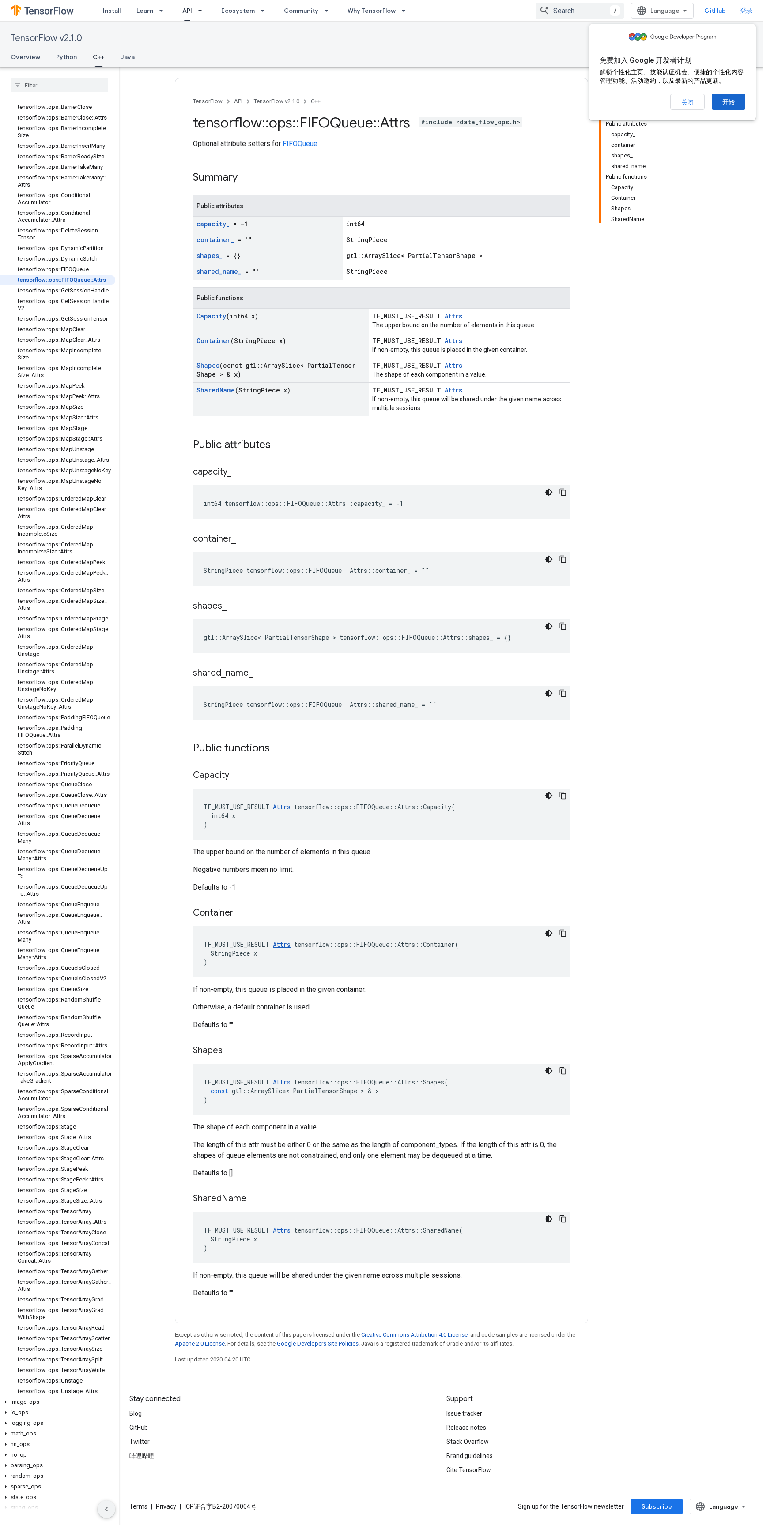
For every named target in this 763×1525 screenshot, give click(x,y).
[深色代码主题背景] (549, 492)
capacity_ (213, 224)
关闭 (687, 102)
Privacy (166, 1506)
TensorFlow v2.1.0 (46, 38)
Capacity (211, 316)
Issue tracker (464, 1413)
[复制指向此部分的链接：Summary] (246, 178)
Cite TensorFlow (468, 1469)
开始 (728, 102)
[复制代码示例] (563, 492)
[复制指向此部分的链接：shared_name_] (262, 673)
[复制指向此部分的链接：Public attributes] (279, 445)
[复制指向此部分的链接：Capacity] (238, 775)
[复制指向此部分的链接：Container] (242, 913)
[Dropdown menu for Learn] (163, 10)
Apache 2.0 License (200, 1343)
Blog (135, 1413)
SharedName (215, 390)
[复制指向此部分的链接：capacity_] (240, 472)
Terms (138, 1506)
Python (66, 57)
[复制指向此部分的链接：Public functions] (278, 749)
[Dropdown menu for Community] (329, 10)
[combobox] (580, 11)
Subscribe (657, 1506)
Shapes (207, 365)
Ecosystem (238, 11)
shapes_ (209, 255)
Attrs (453, 316)
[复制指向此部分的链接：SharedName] (255, 1199)
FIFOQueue (300, 143)
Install (112, 11)
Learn (144, 11)
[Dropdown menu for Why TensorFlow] (406, 10)
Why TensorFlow (372, 11)
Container (213, 340)
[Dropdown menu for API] (202, 10)
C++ (99, 57)
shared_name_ (219, 271)
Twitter (139, 1441)
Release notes (466, 1427)
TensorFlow (208, 101)
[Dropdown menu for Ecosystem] (265, 10)
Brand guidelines (469, 1455)
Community (301, 11)
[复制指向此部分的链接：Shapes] (231, 1051)
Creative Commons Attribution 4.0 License (414, 1334)
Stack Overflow (467, 1441)
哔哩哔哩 (141, 1455)
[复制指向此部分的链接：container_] (244, 539)
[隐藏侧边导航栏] (106, 1509)
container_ (215, 239)
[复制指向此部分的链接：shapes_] (235, 606)
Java (128, 57)
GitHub (715, 11)
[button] (57, 1402)
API (187, 11)
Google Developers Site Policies (318, 1343)
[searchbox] (59, 85)
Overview (25, 57)
